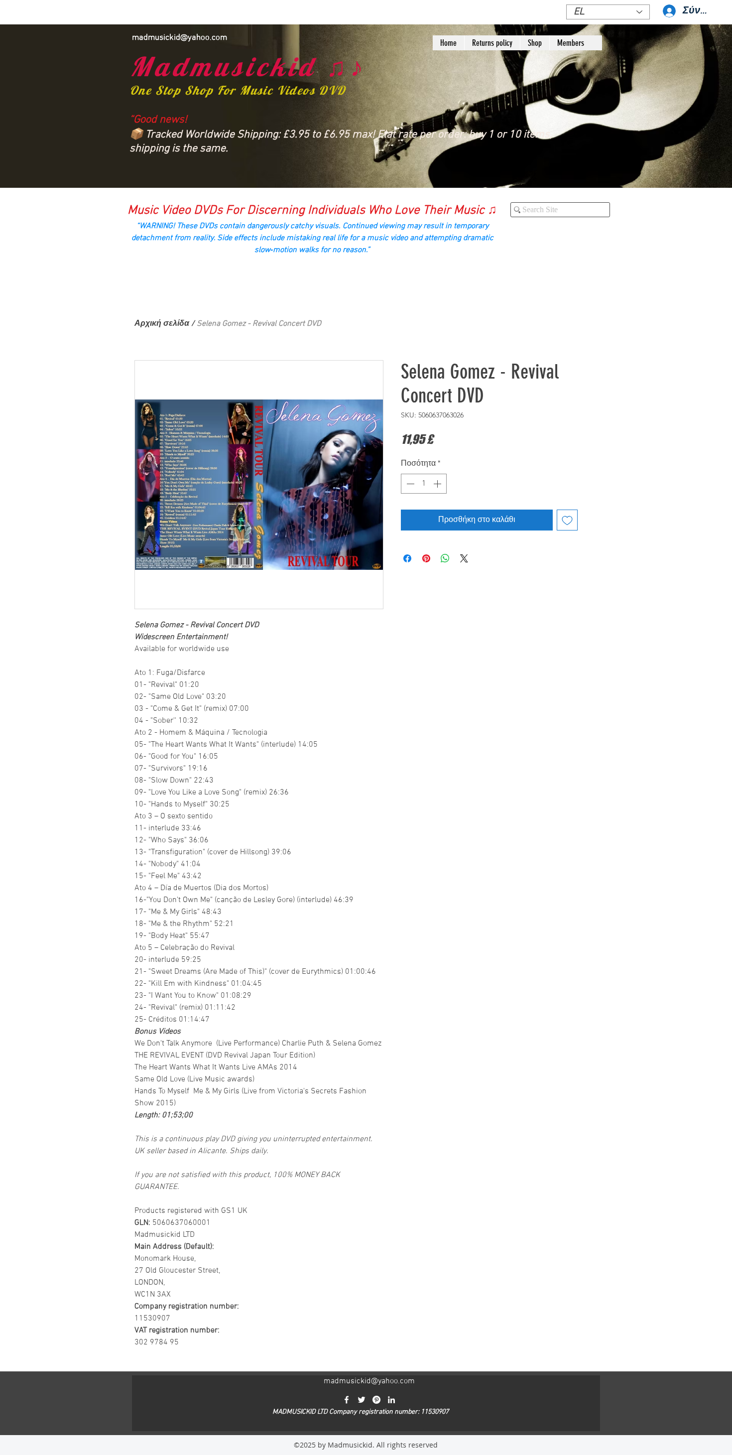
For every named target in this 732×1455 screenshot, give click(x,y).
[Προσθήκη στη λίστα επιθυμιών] (567, 520)
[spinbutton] (423, 483)
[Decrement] (409, 483)
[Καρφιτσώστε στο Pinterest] (426, 558)
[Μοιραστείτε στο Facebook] (407, 558)
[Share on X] (464, 558)
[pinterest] (376, 1400)
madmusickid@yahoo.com (179, 38)
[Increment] (438, 483)
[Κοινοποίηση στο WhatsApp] (445, 558)
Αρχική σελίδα (161, 324)
